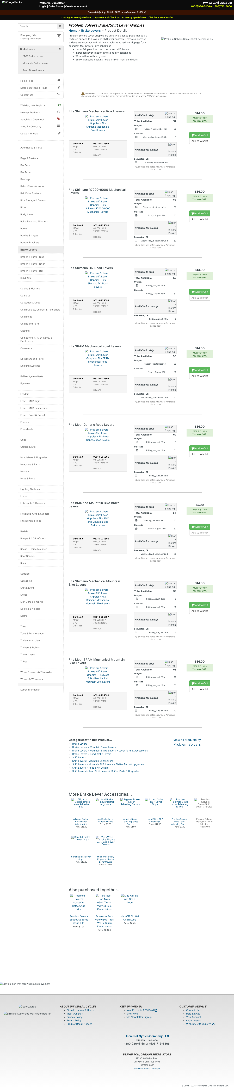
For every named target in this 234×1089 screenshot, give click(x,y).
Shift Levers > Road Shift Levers (90, 767)
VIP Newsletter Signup (139, 1017)
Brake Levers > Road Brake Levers (91, 753)
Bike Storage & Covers (33, 200)
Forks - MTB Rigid (30, 401)
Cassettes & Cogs (30, 302)
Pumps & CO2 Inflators (33, 538)
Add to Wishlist (200, 140)
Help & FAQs (193, 1013)
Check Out (225, 2)
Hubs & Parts (27, 478)
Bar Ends (25, 165)
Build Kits (25, 277)
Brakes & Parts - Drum (32, 263)
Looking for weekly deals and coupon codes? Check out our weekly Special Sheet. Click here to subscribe (117, 17)
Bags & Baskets (29, 158)
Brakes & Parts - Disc (32, 256)
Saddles (24, 573)
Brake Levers (28, 249)
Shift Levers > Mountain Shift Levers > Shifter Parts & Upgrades (108, 764)
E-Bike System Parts (31, 376)
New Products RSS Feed (140, 1010)
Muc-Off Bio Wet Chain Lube (129, 918)
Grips (23, 439)
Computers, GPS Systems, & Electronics (36, 339)
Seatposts (26, 580)
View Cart (212, 2)
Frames (24, 422)
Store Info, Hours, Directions (147, 1068)
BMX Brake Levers (33, 56)
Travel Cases (27, 654)
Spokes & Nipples (30, 608)
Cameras (25, 295)
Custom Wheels (29, 133)
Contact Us (26, 94)
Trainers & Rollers (30, 647)
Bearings (25, 179)
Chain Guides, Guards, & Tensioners (40, 309)
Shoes (23, 594)
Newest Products (30, 112)
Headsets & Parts (30, 464)
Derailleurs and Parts (32, 358)
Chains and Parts (29, 323)
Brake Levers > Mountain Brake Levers (94, 747)
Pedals (24, 531)
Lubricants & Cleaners (32, 503)
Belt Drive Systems (30, 193)
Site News (132, 1013)
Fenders (24, 394)
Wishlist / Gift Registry (32, 105)
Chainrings (26, 316)
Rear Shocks (27, 556)
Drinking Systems (30, 365)
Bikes (23, 207)
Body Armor (27, 214)
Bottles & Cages (29, 235)
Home (73, 30)
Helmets (24, 471)
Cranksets (26, 348)
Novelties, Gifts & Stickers (34, 513)
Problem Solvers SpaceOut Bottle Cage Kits (79, 919)
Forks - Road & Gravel (32, 415)
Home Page (26, 80)
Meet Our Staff (75, 1013)
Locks (23, 496)
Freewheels (26, 429)
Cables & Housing (30, 288)
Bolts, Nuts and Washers (34, 221)
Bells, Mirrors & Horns (32, 186)
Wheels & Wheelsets (31, 679)
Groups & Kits (27, 446)
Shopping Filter (28, 35)
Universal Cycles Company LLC (147, 1036)
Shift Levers (27, 587)
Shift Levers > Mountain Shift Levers (92, 760)
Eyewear (25, 383)
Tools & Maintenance (32, 633)
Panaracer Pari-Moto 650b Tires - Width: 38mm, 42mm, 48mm (104, 921)
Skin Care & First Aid (31, 601)
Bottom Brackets (29, 242)
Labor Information (30, 689)
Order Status (55, 6)
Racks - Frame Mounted (33, 548)
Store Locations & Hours (33, 87)
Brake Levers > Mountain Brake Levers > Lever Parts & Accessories (110, 750)
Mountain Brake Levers (35, 63)
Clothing (25, 330)
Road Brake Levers (33, 70)
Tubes (23, 661)
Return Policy (74, 1020)
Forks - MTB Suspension (33, 408)
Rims (23, 563)
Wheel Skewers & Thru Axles (36, 672)
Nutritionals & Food (30, 520)
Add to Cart (201, 135)
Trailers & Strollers (30, 640)
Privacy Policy (74, 1017)
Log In (43, 6)
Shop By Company (30, 126)
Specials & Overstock (32, 119)
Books (23, 228)
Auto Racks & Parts (31, 147)
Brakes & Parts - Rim (31, 270)
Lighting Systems (30, 489)
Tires (23, 626)
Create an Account (76, 6)
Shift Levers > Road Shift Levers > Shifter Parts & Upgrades (105, 771)
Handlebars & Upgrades (33, 457)
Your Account (193, 1017)
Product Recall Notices (79, 1023)
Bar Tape (25, 172)
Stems (23, 615)
